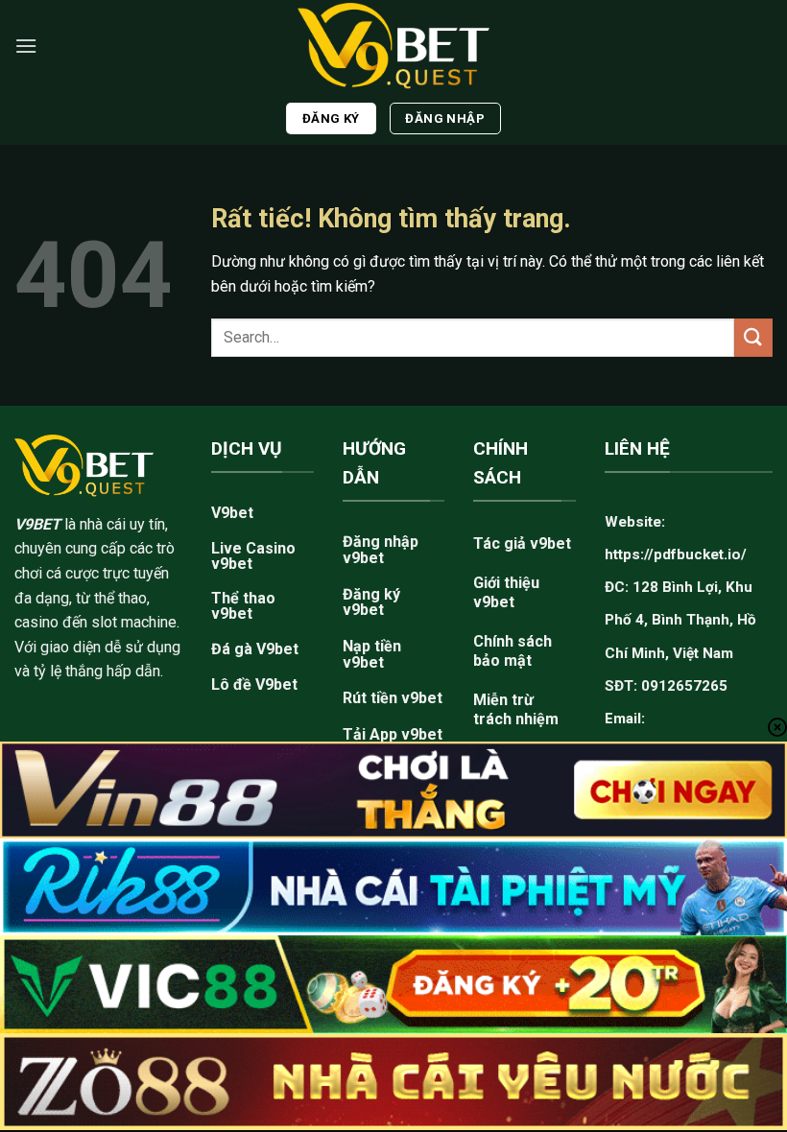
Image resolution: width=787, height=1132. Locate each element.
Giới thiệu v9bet (506, 592)
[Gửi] (753, 337)
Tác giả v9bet (522, 543)
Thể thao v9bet (243, 606)
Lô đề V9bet (254, 684)
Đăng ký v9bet (371, 602)
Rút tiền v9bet (392, 698)
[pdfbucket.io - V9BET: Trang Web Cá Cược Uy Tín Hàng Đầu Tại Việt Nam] (393, 45)
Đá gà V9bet (254, 649)
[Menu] (25, 45)
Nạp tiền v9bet (372, 654)
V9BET (37, 524)
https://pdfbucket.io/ (676, 554)
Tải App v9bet (392, 734)
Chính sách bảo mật (512, 651)
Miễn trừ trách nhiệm (516, 709)
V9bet (232, 513)
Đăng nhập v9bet (380, 549)
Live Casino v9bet (253, 556)
